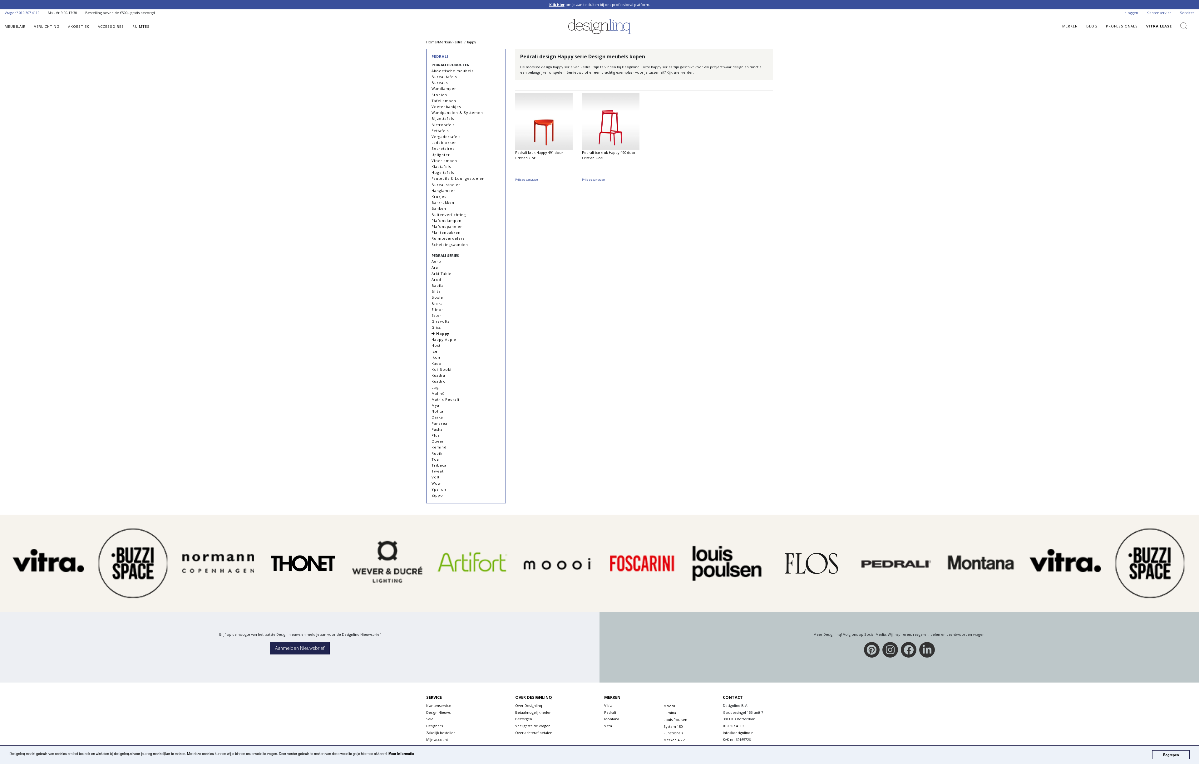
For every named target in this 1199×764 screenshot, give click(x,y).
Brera (437, 303)
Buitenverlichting (449, 214)
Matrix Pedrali (445, 399)
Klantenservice (1159, 12)
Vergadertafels (446, 136)
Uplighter (441, 154)
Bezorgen (523, 719)
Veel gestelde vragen (532, 725)
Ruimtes (141, 26)
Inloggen (1130, 12)
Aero (436, 261)
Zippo (437, 495)
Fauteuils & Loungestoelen (458, 178)
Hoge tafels (443, 172)
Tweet (438, 471)
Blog (1092, 26)
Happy (442, 333)
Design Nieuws (438, 712)
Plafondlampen (446, 220)
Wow (436, 483)
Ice (434, 351)
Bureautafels (444, 76)
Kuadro (439, 381)
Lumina (670, 712)
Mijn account (437, 739)
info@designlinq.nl (738, 732)
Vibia (608, 705)
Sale (429, 719)
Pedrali (440, 56)
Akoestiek (78, 26)
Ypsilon (439, 489)
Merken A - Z (674, 739)
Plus (436, 435)
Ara (435, 267)
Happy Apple (444, 339)
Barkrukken (443, 202)
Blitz (436, 291)
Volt (436, 477)
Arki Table (441, 273)
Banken (439, 208)
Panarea (439, 423)
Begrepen (1171, 754)
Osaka (437, 417)
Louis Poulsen (675, 719)
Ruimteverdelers (448, 238)
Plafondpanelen (447, 226)
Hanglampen (444, 190)
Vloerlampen (444, 160)
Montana (611, 719)
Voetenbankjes (446, 106)
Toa (435, 459)
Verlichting (47, 26)
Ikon (436, 357)
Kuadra (438, 375)
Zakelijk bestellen (441, 732)
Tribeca (439, 465)
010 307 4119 (29, 12)
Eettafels (440, 130)
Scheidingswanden (450, 244)
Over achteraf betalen (533, 732)
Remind (439, 447)
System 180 (673, 726)
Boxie (437, 297)
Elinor (437, 309)
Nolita (437, 411)
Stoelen (439, 94)
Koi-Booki (441, 369)
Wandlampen (444, 88)
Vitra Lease (1159, 26)
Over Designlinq (528, 705)
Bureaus (440, 82)
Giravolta (441, 321)
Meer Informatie (401, 753)
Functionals (673, 733)
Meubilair (15, 26)
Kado (437, 363)
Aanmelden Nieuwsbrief (299, 648)
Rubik (437, 453)
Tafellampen (444, 100)
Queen (438, 441)
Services (1187, 12)
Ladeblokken (444, 142)
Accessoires (111, 26)
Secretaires (443, 148)
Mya (435, 405)
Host (436, 345)
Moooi (669, 705)
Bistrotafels (443, 124)
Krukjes (439, 196)
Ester (437, 315)
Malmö (438, 393)
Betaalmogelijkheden (533, 712)
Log (435, 387)
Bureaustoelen (446, 184)
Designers (434, 725)
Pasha (437, 429)
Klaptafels (441, 166)
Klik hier (557, 4)
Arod (436, 279)
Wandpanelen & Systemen (457, 112)
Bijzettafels (443, 118)
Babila (438, 285)
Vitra (608, 725)
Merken (1070, 26)
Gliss (436, 327)
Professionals (1122, 26)
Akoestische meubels (452, 70)
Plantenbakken (446, 232)
